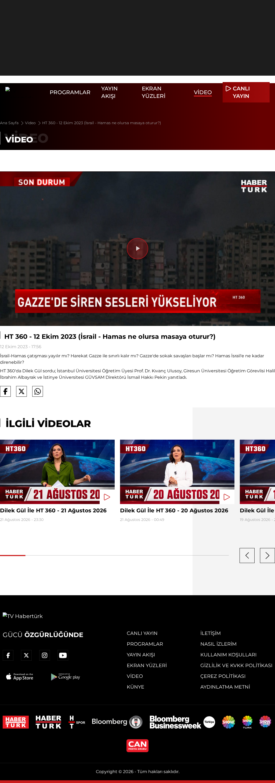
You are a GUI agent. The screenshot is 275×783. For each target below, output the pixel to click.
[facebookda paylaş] (5, 391)
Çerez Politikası (222, 676)
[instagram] (44, 655)
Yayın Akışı (141, 655)
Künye (135, 687)
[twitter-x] (26, 655)
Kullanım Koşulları (228, 655)
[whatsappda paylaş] (37, 391)
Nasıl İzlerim (218, 644)
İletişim (210, 633)
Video (203, 92)
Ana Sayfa (10, 122)
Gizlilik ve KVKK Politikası (236, 665)
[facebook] (8, 655)
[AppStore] (20, 676)
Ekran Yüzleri (147, 665)
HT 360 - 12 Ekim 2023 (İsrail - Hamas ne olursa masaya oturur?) (101, 122)
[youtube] (62, 655)
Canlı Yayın (142, 633)
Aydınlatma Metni (225, 687)
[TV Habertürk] (24, 92)
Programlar (70, 92)
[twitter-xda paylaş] (21, 391)
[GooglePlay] (65, 676)
